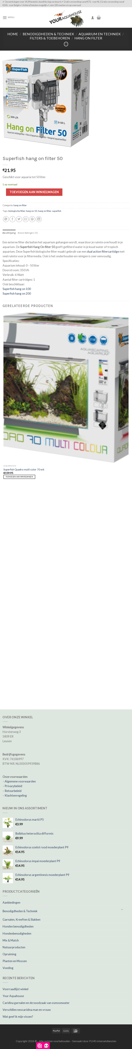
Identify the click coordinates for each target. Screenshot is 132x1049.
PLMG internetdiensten (102, 1041)
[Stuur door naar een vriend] (26, 219)
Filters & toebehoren (50, 38)
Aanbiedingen (11, 902)
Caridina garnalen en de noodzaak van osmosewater (36, 1003)
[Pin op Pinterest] (32, 219)
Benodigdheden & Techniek (48, 34)
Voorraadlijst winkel (15, 989)
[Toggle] (122, 909)
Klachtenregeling (16, 795)
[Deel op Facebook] (12, 219)
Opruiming (9, 954)
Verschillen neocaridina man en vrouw (27, 1009)
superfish (56, 211)
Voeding (8, 968)
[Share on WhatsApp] (6, 219)
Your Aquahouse (13, 996)
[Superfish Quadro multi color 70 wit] (66, 387)
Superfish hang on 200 (17, 293)
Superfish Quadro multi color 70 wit (23, 469)
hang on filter (88, 38)
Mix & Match (11, 940)
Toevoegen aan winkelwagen (34, 192)
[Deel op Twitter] (19, 219)
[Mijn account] (92, 17)
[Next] (14, 691)
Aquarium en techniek (100, 34)
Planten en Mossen (15, 961)
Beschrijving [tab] (9, 233)
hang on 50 (31, 211)
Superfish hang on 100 (17, 289)
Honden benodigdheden (18, 926)
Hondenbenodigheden (17, 933)
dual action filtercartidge (103, 251)
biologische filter (16, 211)
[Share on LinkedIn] (39, 219)
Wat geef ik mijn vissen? (18, 1016)
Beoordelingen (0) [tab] (28, 233)
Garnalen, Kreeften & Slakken (21, 919)
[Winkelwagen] (99, 17)
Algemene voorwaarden (20, 781)
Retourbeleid (13, 791)
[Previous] (4, 691)
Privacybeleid (13, 786)
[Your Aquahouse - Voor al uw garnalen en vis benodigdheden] (66, 17)
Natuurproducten (14, 947)
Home (12, 34)
